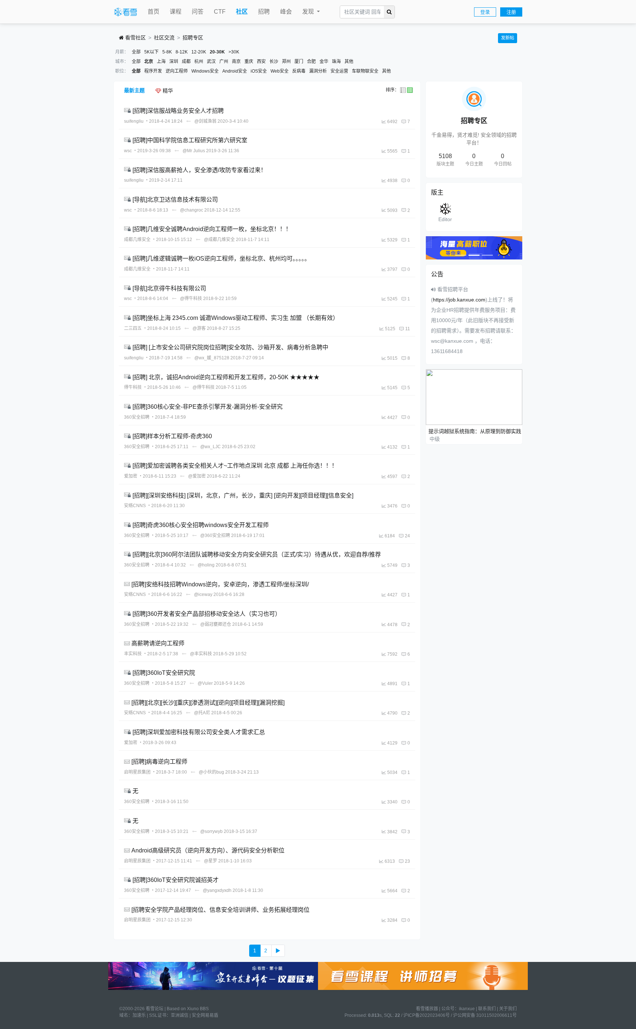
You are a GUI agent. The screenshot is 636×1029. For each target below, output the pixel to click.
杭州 (198, 61)
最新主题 (134, 90)
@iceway (203, 594)
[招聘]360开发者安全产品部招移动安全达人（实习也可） (206, 614)
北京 (148, 61)
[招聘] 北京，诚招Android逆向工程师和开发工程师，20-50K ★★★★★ (225, 377)
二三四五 (133, 328)
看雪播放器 (427, 1008)
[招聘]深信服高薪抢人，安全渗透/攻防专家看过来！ (199, 170)
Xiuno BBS (198, 1008)
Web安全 (280, 71)
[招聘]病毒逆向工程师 (159, 761)
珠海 (336, 61)
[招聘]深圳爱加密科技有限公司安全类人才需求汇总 (198, 732)
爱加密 (130, 476)
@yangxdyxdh (217, 890)
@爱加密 (197, 476)
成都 (186, 61)
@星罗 (210, 861)
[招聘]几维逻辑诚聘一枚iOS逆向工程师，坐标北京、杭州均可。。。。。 (221, 258)
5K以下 (151, 52)
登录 (485, 12)
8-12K (182, 52)
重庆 (248, 61)
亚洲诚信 (179, 1015)
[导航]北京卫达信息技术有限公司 (175, 199)
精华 (167, 91)
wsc (128, 150)
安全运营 (339, 71)
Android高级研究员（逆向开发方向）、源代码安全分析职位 (208, 850)
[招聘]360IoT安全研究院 (163, 673)
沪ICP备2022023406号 (426, 1015)
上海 (161, 61)
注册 (511, 12)
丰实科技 (133, 653)
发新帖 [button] (507, 38)
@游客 (199, 328)
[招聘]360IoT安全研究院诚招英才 (175, 880)
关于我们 (508, 1008)
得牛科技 (133, 387)
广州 (223, 61)
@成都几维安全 (219, 239)
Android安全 (234, 71)
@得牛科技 (191, 298)
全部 (136, 52)
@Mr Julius (194, 150)
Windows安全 (205, 71)
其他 (348, 61)
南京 (236, 61)
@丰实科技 (201, 653)
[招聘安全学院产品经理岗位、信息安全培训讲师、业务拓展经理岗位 (220, 909)
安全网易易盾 (205, 1015)
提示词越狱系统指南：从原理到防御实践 (474, 431)
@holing (206, 565)
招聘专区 (193, 38)
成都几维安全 (137, 239)
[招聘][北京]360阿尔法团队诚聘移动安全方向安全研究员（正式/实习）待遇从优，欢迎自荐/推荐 (256, 554)
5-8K (167, 52)
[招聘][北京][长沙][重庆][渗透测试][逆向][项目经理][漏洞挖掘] (208, 702)
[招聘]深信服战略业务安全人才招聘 (178, 111)
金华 (323, 61)
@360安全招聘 (215, 535)
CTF (220, 11)
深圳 (173, 61)
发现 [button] (308, 11)
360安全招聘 (136, 417)
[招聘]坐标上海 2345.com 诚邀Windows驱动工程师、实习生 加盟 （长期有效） (235, 318)
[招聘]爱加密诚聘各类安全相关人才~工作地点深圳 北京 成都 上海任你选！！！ (235, 466)
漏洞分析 (318, 71)
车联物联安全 (365, 71)
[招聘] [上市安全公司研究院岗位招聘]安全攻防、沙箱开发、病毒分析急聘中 (230, 347)
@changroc (191, 210)
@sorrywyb (211, 831)
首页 (153, 11)
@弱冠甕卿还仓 (215, 624)
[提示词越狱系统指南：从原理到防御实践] (474, 397)
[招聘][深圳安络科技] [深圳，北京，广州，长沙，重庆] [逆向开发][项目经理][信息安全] (242, 495)
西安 (261, 61)
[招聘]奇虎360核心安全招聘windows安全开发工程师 (200, 525)
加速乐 (139, 1015)
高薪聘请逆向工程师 (157, 643)
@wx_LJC (210, 446)
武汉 (211, 61)
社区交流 (164, 38)
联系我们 (487, 1008)
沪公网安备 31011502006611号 (485, 1015)
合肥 (311, 61)
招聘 (264, 11)
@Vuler (205, 683)
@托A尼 (202, 712)
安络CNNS (135, 505)
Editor (445, 219)
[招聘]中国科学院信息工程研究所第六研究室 (189, 140)
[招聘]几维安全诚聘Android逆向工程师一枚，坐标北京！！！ (212, 229)
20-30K (217, 52)
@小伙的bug (211, 772)
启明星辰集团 (137, 772)
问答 (198, 11)
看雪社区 (135, 38)
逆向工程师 (177, 71)
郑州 (286, 61)
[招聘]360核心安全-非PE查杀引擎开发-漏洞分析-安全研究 (207, 407)
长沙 (273, 61)
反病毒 (298, 71)
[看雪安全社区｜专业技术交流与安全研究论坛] (125, 12)
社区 (242, 11)
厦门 (298, 61)
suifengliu (134, 121)
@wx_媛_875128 (211, 357)
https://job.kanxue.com (459, 300)
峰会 (286, 11)
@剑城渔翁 (205, 121)
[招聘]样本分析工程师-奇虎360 (172, 436)
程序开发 (153, 71)
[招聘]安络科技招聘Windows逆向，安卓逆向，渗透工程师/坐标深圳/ (220, 584)
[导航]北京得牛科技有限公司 (169, 288)
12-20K (198, 52)
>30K (234, 52)
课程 (175, 11)
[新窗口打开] (128, 111)
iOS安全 (259, 71)
